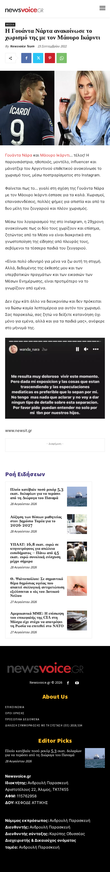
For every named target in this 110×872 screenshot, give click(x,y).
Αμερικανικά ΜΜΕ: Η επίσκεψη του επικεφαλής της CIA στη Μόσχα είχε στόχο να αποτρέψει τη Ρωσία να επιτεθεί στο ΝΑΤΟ (37, 620)
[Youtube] (77, 683)
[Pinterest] (50, 58)
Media (10, 24)
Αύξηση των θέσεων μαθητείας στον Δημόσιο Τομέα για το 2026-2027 (36, 521)
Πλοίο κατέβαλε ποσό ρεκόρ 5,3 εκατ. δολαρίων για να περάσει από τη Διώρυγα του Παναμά (36, 493)
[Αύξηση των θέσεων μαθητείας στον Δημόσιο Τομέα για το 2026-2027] (77, 524)
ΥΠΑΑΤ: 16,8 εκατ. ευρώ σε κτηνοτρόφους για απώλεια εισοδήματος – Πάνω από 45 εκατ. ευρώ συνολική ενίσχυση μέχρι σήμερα (35, 553)
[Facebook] (26, 58)
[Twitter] (38, 58)
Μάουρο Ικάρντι (55, 155)
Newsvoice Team (22, 46)
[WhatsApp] (62, 58)
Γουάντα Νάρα (18, 155)
